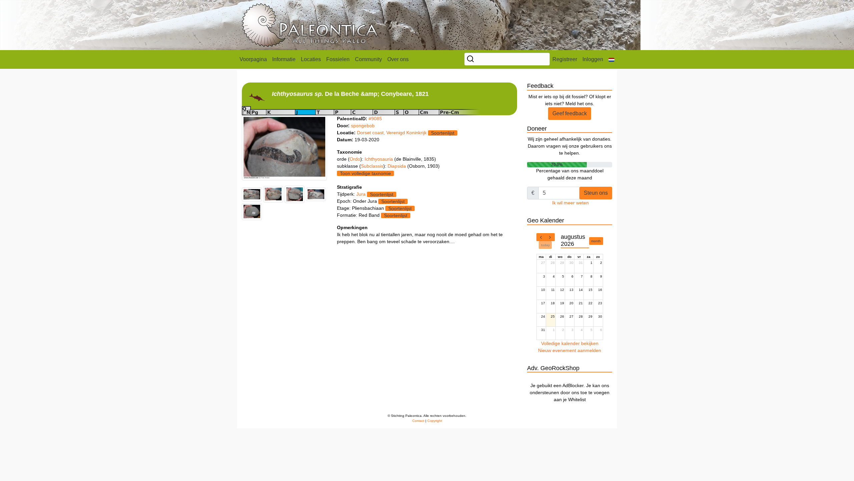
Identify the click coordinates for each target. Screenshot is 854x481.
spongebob (363, 125)
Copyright (434, 421)
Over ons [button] (398, 59)
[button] (611, 59)
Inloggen (592, 59)
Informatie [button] (284, 59)
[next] (550, 237)
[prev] (541, 237)
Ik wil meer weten (570, 202)
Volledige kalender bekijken (569, 343)
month (596, 241)
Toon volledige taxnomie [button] (365, 173)
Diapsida (397, 166)
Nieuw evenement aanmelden (569, 350)
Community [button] (368, 59)
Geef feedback (569, 113)
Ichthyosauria (379, 159)
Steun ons (596, 193)
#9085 (375, 118)
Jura (361, 194)
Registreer (564, 59)
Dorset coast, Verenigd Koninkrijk (392, 132)
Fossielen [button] (338, 59)
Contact (418, 421)
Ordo (355, 159)
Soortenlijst (442, 133)
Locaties (311, 59)
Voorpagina (253, 59)
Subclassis (372, 166)
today (545, 245)
